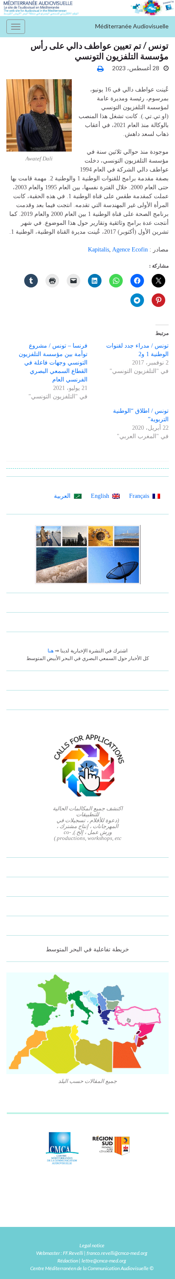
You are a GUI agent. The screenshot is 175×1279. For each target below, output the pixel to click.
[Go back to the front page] (87, 8)
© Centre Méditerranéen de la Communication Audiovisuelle (92, 1268)
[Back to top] (19, 1260)
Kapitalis (98, 249)
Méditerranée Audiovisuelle (132, 26)
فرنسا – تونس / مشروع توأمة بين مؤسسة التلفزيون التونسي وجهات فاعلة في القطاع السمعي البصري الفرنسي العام (53, 363)
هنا (51, 651)
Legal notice (91, 1245)
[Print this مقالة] (100, 68)
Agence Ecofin (130, 249)
